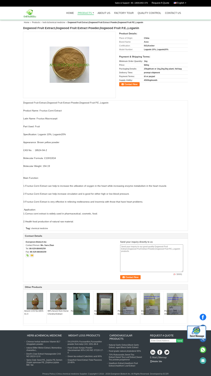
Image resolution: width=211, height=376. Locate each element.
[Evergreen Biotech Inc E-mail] (32, 255)
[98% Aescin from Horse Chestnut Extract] (58, 301)
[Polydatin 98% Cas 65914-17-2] (175, 304)
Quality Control (149, 13)
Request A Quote (160, 2)
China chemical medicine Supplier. (72, 374)
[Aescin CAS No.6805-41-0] (34, 301)
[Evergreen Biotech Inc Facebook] (160, 352)
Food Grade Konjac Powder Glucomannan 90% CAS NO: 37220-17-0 (85, 350)
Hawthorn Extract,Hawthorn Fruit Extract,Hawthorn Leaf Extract (123, 364)
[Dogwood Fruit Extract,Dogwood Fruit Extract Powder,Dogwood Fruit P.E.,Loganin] (69, 65)
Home (70, 13)
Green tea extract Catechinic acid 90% (85, 356)
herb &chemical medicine (54, 22)
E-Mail (153, 357)
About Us (104, 13)
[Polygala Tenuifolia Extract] (128, 304)
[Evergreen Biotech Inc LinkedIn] (153, 352)
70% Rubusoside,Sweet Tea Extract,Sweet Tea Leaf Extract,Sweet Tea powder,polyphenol (125, 357)
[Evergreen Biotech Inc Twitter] (167, 352)
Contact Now (131, 84)
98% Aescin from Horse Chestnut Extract (58, 312)
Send (179, 341)
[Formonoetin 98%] (81, 304)
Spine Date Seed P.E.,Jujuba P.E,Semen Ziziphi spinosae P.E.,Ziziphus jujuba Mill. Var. (44, 362)
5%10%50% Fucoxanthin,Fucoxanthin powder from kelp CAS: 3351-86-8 (85, 343)
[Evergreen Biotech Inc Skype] (27, 255)
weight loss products (84, 335)
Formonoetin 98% (79, 311)
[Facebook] (203, 317)
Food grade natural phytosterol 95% (125, 351)
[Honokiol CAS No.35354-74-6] (105, 304)
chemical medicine (39, 228)
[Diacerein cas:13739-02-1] (151, 304)
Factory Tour (124, 13)
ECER (166, 374)
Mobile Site (157, 361)
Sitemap (162, 357)
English (180, 2)
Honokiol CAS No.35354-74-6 (101, 312)
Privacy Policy (48, 374)
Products (85, 13)
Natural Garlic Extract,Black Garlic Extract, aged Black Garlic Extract (124, 346)
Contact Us (173, 13)
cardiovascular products (120, 337)
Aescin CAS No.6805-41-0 (34, 312)
